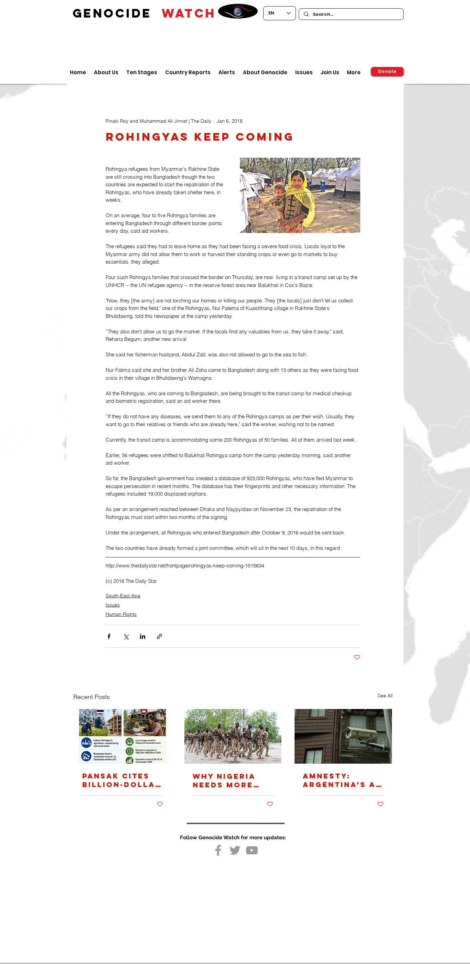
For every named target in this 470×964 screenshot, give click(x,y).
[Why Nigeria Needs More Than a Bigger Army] (233, 736)
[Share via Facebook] (109, 636)
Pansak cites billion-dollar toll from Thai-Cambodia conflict (121, 780)
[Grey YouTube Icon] (252, 850)
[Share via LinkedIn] (142, 636)
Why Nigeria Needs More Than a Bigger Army (229, 780)
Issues (113, 605)
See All (385, 695)
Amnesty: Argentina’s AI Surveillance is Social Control (341, 780)
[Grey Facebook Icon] (218, 850)
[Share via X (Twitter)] (125, 636)
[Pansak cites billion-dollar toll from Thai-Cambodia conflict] (122, 736)
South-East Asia (123, 595)
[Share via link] (159, 636)
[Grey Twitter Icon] (235, 850)
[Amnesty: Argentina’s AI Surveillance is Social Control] (343, 736)
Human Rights (121, 614)
